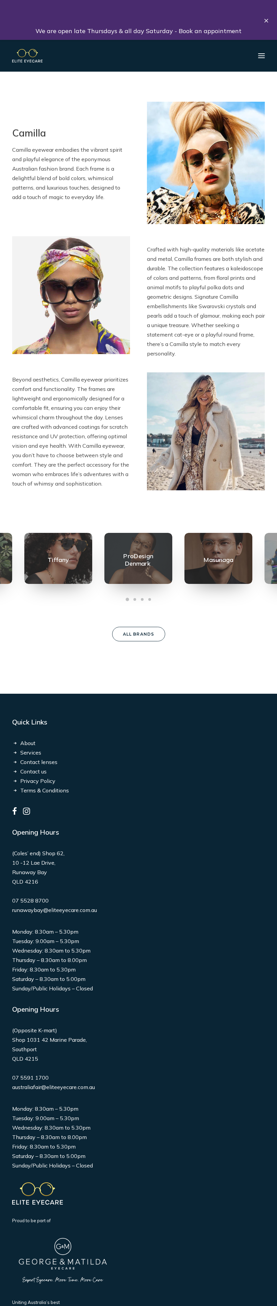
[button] (261, 56)
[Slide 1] (127, 599)
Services (30, 752)
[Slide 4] (149, 599)
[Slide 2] (134, 599)
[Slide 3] (142, 599)
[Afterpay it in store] (37, 1193)
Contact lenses (38, 762)
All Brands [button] (138, 634)
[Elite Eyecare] (27, 56)
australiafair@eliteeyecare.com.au (53, 1087)
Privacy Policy (37, 781)
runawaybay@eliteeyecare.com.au (54, 910)
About (27, 743)
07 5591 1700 (30, 1077)
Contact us (33, 771)
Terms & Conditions (44, 790)
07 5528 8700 (30, 900)
